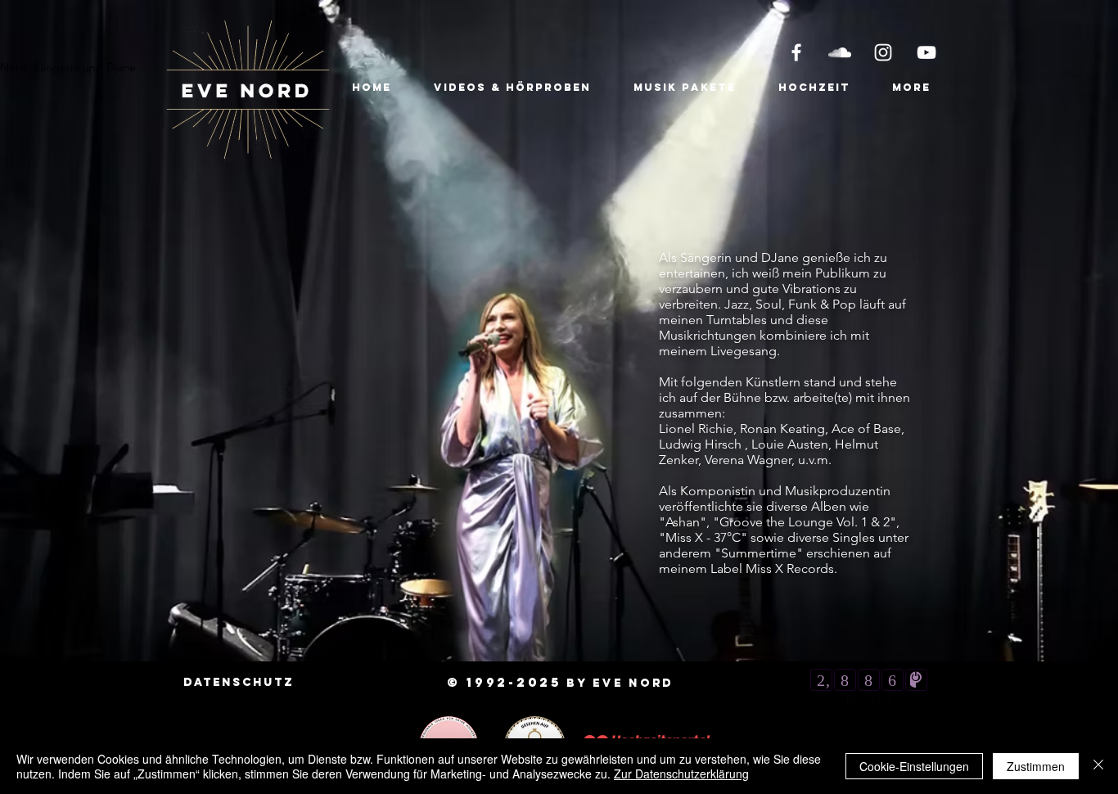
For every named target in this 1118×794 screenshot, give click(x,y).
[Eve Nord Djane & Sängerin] (796, 52)
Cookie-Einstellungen (914, 766)
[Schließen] (1098, 766)
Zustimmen (1036, 766)
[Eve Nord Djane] (839, 52)
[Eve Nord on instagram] (883, 52)
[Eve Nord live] (926, 52)
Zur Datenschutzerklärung (681, 773)
